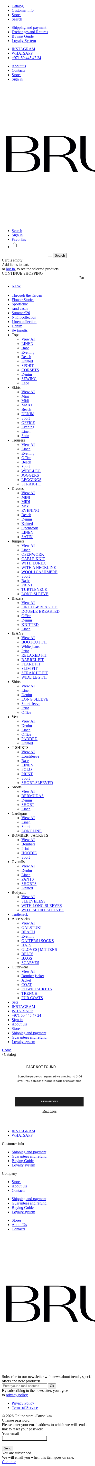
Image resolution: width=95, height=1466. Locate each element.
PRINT (27, 585)
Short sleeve (30, 704)
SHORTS (29, 884)
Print (25, 651)
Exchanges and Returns (30, 32)
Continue (9, 1462)
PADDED (29, 739)
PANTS (27, 879)
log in (10, 269)
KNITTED (30, 625)
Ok (52, 1386)
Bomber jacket (32, 976)
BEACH (28, 932)
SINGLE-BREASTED (39, 607)
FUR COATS (32, 998)
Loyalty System (24, 41)
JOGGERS (30, 475)
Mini (25, 396)
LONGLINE (31, 831)
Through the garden (27, 295)
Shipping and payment (29, 27)
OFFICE (28, 423)
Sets (15, 1002)
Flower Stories (23, 300)
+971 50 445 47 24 (26, 58)
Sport (25, 418)
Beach (26, 357)
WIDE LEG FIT (34, 677)
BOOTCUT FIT (34, 642)
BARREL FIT (32, 660)
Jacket (26, 980)
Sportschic (20, 304)
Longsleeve (30, 756)
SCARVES (30, 963)
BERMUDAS (32, 796)
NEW (16, 286)
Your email (10, 1433)
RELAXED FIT (34, 655)
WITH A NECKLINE (38, 567)
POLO (26, 769)
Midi (25, 401)
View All (28, 339)
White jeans (30, 646)
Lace (25, 383)
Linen (25, 431)
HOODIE (29, 853)
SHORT (27, 805)
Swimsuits (20, 330)
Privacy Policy (23, 1403)
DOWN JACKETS (36, 989)
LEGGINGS (31, 480)
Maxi (25, 506)
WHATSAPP (22, 53)
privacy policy (17, 1395)
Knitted (27, 361)
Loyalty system (23, 1042)
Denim (17, 326)
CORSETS (30, 370)
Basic (25, 581)
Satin (25, 436)
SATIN (27, 537)
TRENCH (29, 993)
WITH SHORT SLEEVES (42, 910)
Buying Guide (23, 36)
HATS (26, 945)
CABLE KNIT (33, 559)
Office (26, 458)
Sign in (17, 79)
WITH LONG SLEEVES (41, 906)
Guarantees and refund (29, 1037)
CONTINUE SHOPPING (22, 273)
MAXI (26, 405)
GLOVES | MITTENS (39, 949)
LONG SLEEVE (34, 594)
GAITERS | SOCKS (37, 941)
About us (19, 66)
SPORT (27, 365)
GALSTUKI (31, 927)
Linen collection (24, 322)
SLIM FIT (29, 668)
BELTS (27, 954)
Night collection (24, 317)
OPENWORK (32, 554)
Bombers (28, 844)
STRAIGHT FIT (34, 673)
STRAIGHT (31, 484)
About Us (19, 1024)
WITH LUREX (33, 563)
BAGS (26, 958)
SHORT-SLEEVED (37, 783)
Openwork (29, 528)
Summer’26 (21, 313)
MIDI (25, 502)
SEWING (29, 379)
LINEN (27, 343)
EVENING (30, 510)
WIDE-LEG (31, 471)
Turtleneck (20, 914)
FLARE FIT (31, 664)
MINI (25, 497)
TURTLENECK (34, 589)
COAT (26, 985)
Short (25, 826)
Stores (16, 75)
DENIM (27, 414)
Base (25, 348)
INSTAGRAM (23, 49)
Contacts (18, 70)
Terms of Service (25, 1408)
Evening (27, 352)
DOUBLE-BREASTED (40, 611)
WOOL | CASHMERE (39, 572)
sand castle (20, 308)
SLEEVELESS (33, 901)
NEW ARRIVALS (49, 1101)
